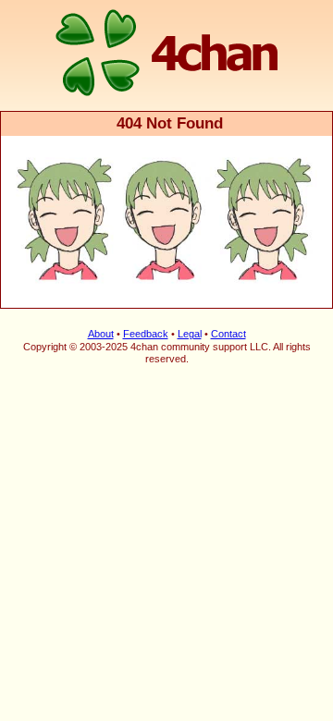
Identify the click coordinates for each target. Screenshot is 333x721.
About (101, 333)
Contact (228, 333)
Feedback (145, 333)
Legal (190, 333)
